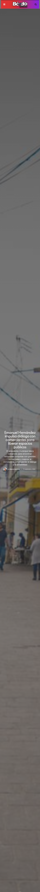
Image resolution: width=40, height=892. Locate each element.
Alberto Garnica (15, 469)
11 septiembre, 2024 (29, 469)
